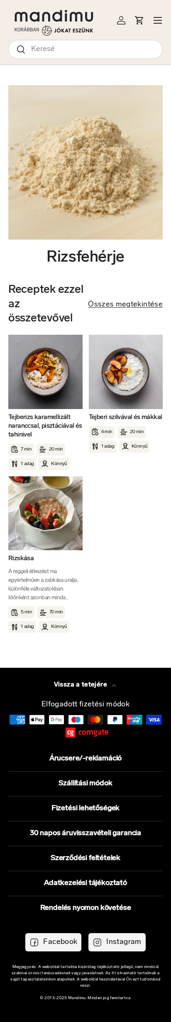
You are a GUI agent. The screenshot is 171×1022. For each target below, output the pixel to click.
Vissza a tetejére (81, 684)
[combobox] (85, 49)
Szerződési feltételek (85, 858)
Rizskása (21, 558)
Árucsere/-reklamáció (85, 758)
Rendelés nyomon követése (85, 908)
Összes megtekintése (125, 305)
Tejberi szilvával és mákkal (125, 417)
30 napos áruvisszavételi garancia (85, 833)
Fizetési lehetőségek (85, 808)
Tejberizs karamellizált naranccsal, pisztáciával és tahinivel (45, 426)
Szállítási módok (85, 783)
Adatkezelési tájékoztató (85, 883)
